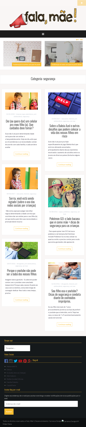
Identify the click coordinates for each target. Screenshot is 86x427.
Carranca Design (55, 421)
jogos (61, 212)
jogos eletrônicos (27, 114)
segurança (26, 116)
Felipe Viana (7, 424)
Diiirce (9, 370)
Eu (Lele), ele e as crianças (16, 373)
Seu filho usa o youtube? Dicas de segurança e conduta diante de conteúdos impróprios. (64, 295)
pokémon (66, 212)
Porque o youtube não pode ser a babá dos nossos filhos (22, 272)
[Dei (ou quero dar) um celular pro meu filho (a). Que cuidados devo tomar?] (21, 101)
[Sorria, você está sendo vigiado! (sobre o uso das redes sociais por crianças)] (21, 178)
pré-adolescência (30, 264)
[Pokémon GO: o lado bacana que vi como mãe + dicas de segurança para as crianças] (64, 192)
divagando (20, 264)
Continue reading (21, 154)
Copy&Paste (11, 385)
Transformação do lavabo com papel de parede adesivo (41, 64)
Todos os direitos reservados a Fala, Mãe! (18, 421)
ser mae (72, 121)
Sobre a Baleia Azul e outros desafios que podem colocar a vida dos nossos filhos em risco (64, 130)
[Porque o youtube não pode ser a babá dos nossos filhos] (21, 250)
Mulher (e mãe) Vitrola (15, 379)
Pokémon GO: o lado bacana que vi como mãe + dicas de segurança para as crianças (64, 222)
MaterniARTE (12, 366)
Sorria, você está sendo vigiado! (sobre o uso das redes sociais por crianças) (21, 201)
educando (65, 119)
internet (18, 114)
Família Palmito (12, 382)
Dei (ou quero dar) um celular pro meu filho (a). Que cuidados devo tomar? (21, 124)
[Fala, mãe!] (43, 18)
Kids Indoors (11, 376)
